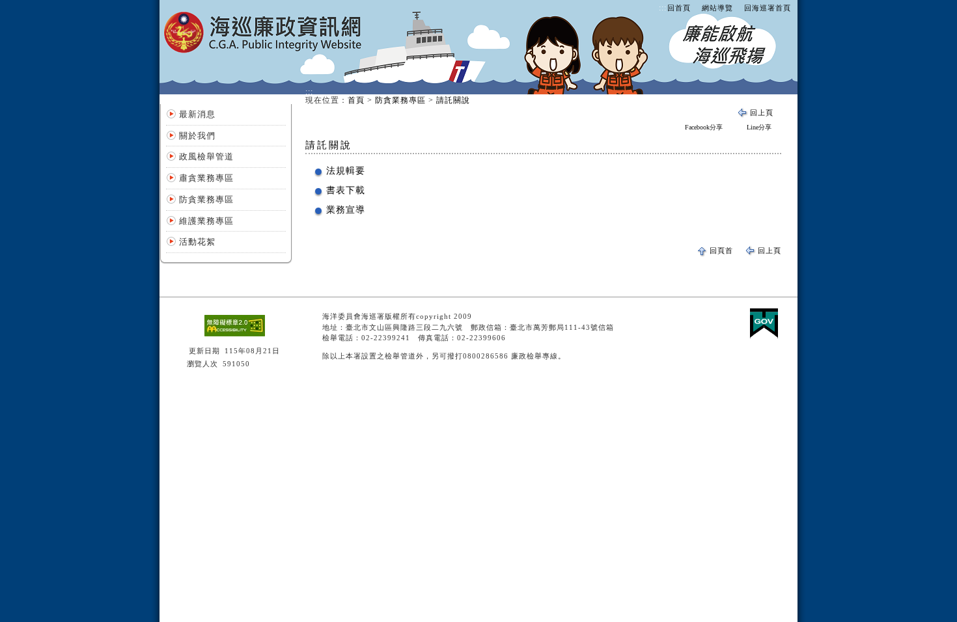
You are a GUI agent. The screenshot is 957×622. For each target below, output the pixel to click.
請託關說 (453, 100)
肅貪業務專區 (206, 178)
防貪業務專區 (206, 199)
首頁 (356, 100)
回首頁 (679, 8)
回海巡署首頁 (767, 8)
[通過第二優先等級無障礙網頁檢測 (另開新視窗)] (234, 334)
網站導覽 (717, 8)
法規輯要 (345, 171)
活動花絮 (197, 242)
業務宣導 (345, 210)
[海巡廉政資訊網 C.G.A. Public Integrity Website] (264, 46)
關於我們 (197, 136)
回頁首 (721, 250)
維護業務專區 (206, 221)
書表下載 (345, 190)
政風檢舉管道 (206, 156)
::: (663, 7)
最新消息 (197, 114)
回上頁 (761, 112)
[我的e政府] (764, 336)
